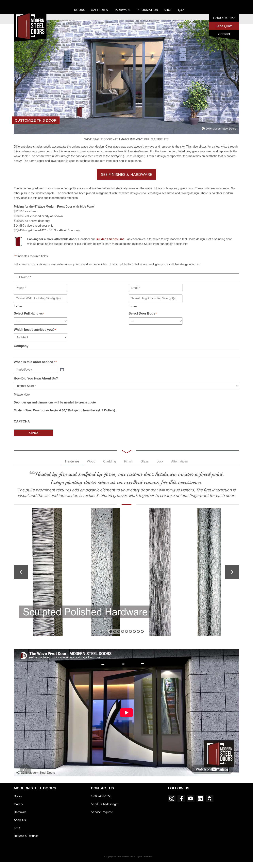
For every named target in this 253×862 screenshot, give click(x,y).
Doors (18, 796)
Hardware (20, 812)
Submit (33, 433)
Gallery (18, 804)
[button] (21, 572)
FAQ (17, 828)
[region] (126, 572)
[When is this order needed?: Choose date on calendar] (62, 369)
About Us (20, 820)
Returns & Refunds (26, 835)
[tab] (72, 461)
